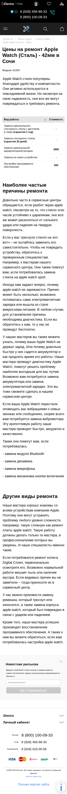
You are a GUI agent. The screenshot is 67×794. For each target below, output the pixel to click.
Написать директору (33, 776)
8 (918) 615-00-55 (34, 749)
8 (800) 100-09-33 (33, 17)
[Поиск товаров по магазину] (45, 29)
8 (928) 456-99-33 (33, 11)
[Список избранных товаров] (49, 4)
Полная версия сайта (33, 784)
